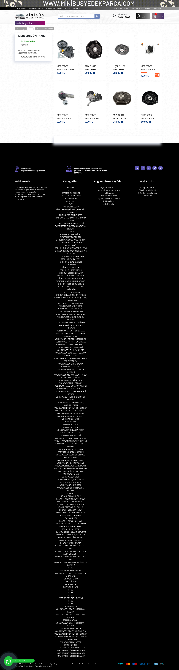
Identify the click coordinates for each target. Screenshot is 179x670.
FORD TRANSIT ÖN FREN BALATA (70, 650)
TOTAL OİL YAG (70, 584)
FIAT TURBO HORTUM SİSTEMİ (71, 223)
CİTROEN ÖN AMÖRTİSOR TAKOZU (71, 295)
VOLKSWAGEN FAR (71, 474)
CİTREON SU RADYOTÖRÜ (70, 270)
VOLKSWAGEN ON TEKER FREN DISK (70, 339)
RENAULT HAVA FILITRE (71, 496)
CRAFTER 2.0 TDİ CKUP (70, 195)
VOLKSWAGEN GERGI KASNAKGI (71, 388)
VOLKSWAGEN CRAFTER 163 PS (70, 416)
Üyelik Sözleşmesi (109, 195)
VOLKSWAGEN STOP (70, 477)
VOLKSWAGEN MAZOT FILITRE (71, 308)
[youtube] (149, 168)
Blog (68, 8)
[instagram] (160, 168)
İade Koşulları (109, 204)
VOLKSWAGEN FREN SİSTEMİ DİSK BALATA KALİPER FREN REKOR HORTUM (70, 325)
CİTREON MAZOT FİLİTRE (70, 237)
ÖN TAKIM (24, 45)
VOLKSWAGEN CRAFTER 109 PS (70, 413)
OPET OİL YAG (71, 581)
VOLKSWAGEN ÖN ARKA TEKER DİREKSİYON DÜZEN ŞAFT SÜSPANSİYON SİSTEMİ (70, 433)
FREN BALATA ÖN (70, 620)
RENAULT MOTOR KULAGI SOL (71, 507)
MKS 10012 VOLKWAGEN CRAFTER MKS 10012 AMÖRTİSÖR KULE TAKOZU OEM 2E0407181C (122, 117)
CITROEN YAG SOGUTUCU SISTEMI (71, 240)
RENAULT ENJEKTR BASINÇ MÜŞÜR (71, 532)
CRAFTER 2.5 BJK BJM (71, 193)
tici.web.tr (85, 664)
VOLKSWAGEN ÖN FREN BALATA (71, 330)
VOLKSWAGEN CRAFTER (70, 570)
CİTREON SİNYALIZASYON (70, 262)
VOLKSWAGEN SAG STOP (70, 485)
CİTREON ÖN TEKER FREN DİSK (70, 275)
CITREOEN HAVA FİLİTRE (70, 234)
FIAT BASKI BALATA (71, 206)
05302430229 (124, 16)
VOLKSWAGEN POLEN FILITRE (70, 311)
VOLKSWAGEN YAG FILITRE (70, 306)
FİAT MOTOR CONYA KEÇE (70, 215)
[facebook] (143, 168)
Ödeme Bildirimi (37, 8)
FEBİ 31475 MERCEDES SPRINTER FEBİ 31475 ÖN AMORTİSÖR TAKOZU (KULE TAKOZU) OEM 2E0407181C (92, 68)
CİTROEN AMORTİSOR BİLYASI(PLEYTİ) (70, 297)
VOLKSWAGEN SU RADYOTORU (70, 460)
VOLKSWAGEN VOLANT (71, 366)
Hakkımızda (157, 8)
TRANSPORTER (70, 198)
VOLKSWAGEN (70, 300)
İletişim (77, 8)
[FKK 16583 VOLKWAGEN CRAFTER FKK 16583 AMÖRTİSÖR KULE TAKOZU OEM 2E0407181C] (150, 98)
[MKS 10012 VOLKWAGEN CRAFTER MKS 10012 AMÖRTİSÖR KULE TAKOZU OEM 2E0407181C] (122, 98)
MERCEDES (70, 201)
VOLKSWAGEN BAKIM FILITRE (70, 303)
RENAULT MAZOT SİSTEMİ (70, 521)
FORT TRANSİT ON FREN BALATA (71, 647)
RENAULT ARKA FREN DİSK (70, 540)
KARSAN (70, 187)
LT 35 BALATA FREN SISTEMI (71, 598)
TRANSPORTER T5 (70, 424)
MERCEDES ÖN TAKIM (45, 29)
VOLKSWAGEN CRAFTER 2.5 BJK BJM (70, 410)
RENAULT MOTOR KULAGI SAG (70, 504)
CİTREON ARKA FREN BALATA (70, 278)
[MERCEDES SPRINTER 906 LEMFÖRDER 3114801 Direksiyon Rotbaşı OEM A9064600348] (66, 98)
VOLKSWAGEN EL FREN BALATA (70, 350)
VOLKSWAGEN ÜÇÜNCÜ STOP (70, 479)
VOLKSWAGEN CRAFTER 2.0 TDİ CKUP (71, 408)
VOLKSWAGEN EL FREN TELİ (71, 347)
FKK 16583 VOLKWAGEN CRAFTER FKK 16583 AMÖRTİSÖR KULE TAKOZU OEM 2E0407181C (150, 117)
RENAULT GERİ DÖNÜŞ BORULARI (70, 534)
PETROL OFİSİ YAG (70, 578)
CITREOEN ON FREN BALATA (70, 273)
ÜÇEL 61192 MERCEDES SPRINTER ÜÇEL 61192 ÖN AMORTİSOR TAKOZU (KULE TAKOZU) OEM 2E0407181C (121, 68)
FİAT (70, 204)
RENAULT (71, 493)
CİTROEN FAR (71, 264)
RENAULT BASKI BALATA (70, 543)
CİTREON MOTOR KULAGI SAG (71, 284)
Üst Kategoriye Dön (27, 41)
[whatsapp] (137, 168)
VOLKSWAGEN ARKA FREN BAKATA (71, 344)
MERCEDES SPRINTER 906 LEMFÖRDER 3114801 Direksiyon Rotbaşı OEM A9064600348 (64, 117)
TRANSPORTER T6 (70, 427)
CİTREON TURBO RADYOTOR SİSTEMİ (71, 248)
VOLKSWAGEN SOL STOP (70, 482)
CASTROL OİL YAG (70, 587)
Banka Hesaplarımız (54, 8)
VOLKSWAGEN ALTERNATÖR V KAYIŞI (71, 386)
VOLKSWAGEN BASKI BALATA (70, 364)
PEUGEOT (71, 490)
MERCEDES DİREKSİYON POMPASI (32, 57)
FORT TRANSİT (70, 645)
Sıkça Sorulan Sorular (121, 8)
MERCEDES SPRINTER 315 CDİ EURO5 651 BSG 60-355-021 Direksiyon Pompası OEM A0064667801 (93, 117)
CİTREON (71, 231)
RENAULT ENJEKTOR (70, 529)
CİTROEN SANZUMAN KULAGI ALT (70, 281)
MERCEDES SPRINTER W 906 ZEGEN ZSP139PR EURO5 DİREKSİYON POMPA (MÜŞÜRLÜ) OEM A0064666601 (66, 68)
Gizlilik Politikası (109, 201)
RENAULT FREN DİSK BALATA (70, 537)
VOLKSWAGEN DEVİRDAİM (70, 383)
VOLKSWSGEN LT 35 (70, 419)
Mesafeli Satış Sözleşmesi (140, 8)
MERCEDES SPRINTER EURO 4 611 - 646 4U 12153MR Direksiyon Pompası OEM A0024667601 (150, 68)
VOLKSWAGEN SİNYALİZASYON (70, 488)
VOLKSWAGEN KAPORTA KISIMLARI (70, 466)
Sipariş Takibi (21, 8)
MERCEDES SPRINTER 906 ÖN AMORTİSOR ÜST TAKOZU (29, 52)
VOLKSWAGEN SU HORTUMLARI (70, 463)
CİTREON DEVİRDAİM (71, 292)
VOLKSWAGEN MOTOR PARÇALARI (71, 314)
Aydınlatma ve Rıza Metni (109, 198)
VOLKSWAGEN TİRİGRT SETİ (71, 380)
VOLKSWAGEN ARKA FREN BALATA (71, 342)
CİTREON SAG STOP (70, 267)
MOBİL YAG (70, 576)
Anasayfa (21, 29)
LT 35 (70, 190)
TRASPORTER (70, 421)
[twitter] (154, 168)
